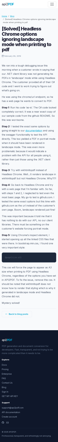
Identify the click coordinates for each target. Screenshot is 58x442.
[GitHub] (3, 422)
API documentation (11, 412)
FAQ (4, 378)
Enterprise (7, 374)
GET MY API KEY (10, 396)
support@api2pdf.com (12, 407)
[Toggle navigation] (52, 4)
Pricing (5, 369)
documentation (33, 130)
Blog (12, 16)
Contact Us (7, 382)
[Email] (7, 422)
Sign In (5, 391)
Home (4, 16)
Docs (4, 365)
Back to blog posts (18, 314)
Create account (9, 416)
